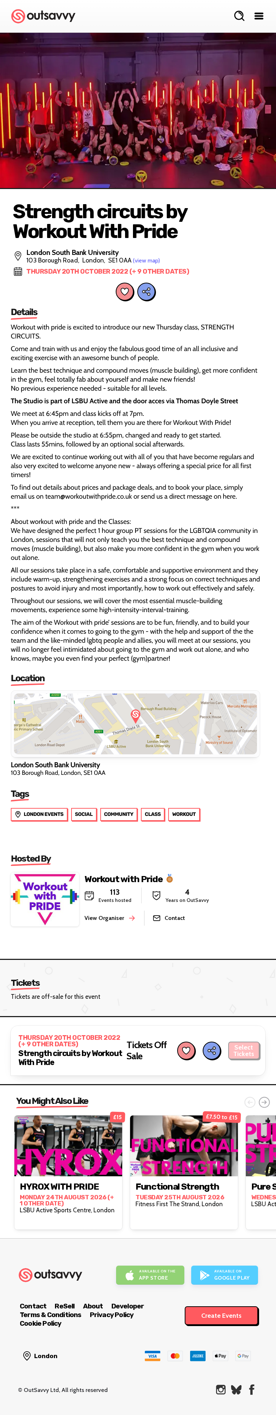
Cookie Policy (40, 1323)
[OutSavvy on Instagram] (221, 1389)
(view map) (146, 260)
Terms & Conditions (51, 1315)
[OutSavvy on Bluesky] (236, 1389)
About (93, 1306)
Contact (33, 1306)
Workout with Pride (123, 878)
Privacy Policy (112, 1315)
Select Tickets (243, 1050)
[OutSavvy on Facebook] (251, 1389)
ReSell (64, 1306)
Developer (127, 1306)
